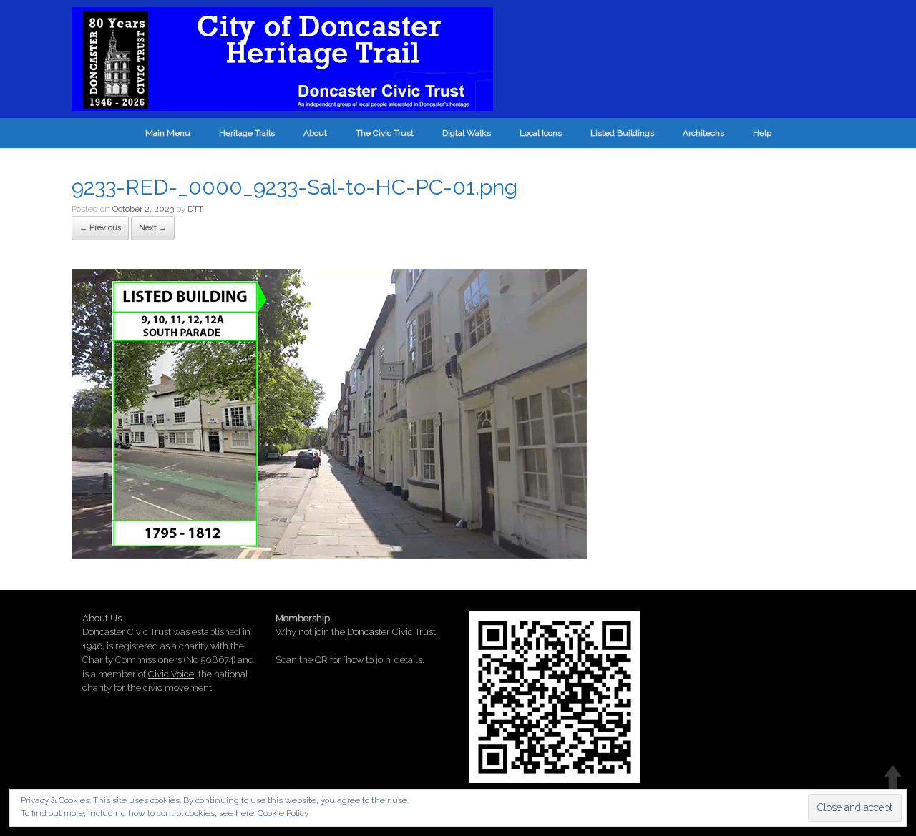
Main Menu (167, 133)
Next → (153, 227)
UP (893, 777)
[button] (329, 414)
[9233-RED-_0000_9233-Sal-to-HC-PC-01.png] (329, 553)
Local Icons (541, 133)
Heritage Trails (247, 133)
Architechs (703, 133)
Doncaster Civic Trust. (393, 631)
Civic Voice (171, 674)
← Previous (100, 227)
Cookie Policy (283, 813)
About (315, 133)
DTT (195, 209)
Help (762, 133)
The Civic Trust (385, 133)
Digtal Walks (466, 133)
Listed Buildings (622, 133)
